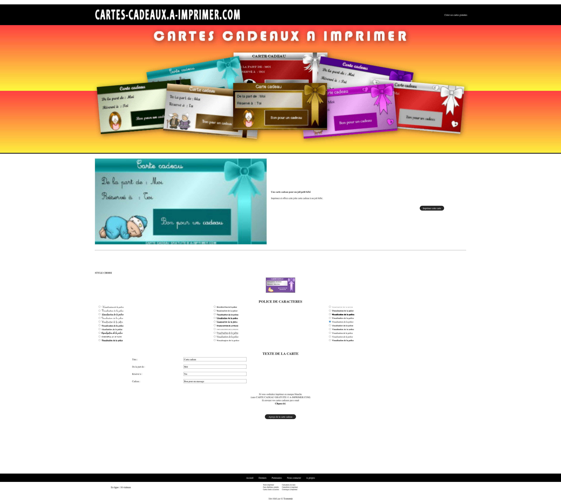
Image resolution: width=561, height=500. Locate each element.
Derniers (262, 477)
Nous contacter (294, 477)
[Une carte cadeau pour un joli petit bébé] (181, 201)
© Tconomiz (287, 498)
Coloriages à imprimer (289, 489)
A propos (310, 477)
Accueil (249, 477)
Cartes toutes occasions (271, 489)
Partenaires (277, 477)
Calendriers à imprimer (290, 487)
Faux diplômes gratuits (271, 487)
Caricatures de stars (288, 484)
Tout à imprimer (268, 484)
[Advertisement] (457, 201)
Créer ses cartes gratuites (456, 14)
